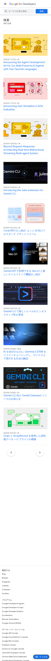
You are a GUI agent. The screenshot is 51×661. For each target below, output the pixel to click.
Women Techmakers (10, 619)
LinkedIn (5, 586)
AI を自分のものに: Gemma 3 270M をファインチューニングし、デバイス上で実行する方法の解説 (24, 355)
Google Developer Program (13, 603)
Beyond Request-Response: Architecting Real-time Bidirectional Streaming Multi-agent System (23, 150)
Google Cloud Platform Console (15, 637)
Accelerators (7, 615)
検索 (42, 11)
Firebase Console (9, 645)
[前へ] (11, 452)
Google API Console (10, 633)
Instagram (6, 582)
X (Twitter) (6, 589)
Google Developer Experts (12, 611)
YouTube (5, 593)
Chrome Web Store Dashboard (14, 656)
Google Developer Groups (12, 607)
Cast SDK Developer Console (13, 653)
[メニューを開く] (5, 4)
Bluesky (5, 578)
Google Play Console (10, 641)
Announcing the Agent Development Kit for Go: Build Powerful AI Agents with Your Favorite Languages (24, 66)
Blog (4, 574)
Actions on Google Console (13, 649)
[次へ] (40, 452)
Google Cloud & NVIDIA (11, 623)
